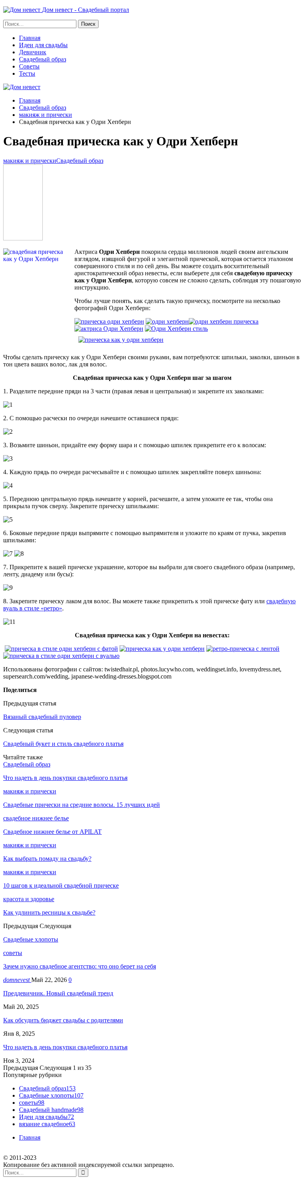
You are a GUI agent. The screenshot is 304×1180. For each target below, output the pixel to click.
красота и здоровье (28, 899)
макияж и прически (29, 160)
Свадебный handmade (51, 1109)
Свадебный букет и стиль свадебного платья (63, 743)
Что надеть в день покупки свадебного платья (65, 1047)
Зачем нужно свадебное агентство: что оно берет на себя (79, 966)
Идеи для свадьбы (43, 45)
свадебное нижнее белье (36, 818)
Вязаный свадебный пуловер (42, 716)
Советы (29, 66)
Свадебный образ (42, 59)
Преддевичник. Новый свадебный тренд (58, 993)
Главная (29, 37)
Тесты (27, 73)
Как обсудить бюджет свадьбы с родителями (63, 1020)
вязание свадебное (47, 1124)
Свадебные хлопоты (51, 1095)
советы (12, 952)
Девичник (32, 52)
